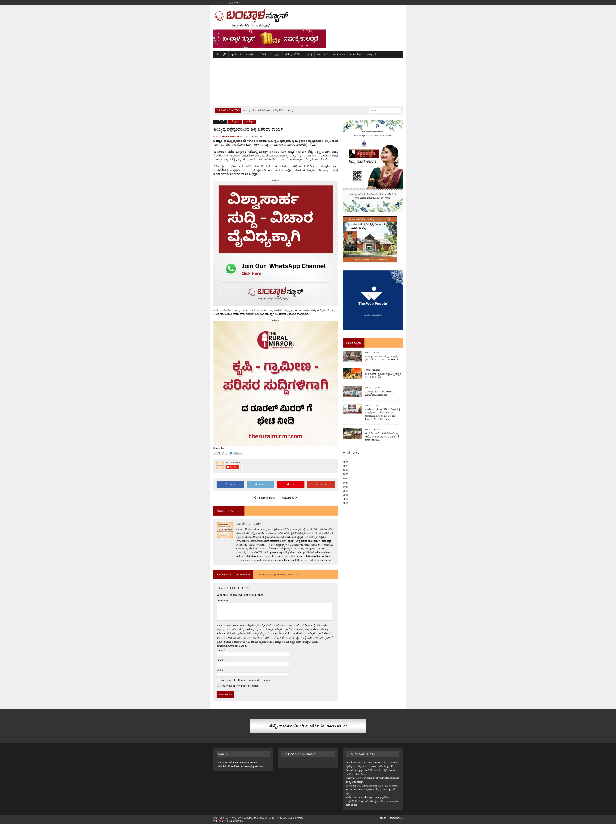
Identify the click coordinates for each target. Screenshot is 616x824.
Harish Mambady (234, 136)
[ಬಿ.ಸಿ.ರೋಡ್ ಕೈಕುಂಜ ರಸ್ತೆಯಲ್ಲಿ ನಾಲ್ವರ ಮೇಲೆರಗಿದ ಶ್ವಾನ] (352, 377)
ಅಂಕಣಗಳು (339, 54)
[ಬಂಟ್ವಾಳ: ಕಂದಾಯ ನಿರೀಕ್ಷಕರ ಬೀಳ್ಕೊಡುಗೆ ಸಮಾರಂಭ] (352, 394)
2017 (345, 499)
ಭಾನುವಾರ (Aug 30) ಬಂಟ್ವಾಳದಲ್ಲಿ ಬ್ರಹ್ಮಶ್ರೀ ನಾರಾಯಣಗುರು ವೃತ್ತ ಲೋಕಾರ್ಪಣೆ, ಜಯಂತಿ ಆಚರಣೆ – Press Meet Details (382, 414)
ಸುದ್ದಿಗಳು (250, 54)
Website (221, 670)
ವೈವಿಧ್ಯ (309, 54)
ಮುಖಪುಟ (221, 54)
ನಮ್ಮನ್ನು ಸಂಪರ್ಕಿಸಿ (233, 2)
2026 (345, 462)
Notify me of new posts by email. (239, 685)
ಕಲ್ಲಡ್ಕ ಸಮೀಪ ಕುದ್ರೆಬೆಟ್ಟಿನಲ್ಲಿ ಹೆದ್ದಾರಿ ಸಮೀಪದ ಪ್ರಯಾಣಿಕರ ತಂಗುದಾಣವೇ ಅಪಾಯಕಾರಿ (372, 800)
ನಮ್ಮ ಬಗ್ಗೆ (219, 2)
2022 (345, 478)
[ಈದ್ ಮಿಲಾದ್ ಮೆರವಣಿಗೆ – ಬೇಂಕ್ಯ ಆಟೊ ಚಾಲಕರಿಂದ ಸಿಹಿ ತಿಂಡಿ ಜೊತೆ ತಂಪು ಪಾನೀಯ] (352, 436)
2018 (345, 494)
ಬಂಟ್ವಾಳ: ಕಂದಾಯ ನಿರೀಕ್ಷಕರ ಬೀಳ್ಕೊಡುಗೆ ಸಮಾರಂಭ (379, 393)
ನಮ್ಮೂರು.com (293, 54)
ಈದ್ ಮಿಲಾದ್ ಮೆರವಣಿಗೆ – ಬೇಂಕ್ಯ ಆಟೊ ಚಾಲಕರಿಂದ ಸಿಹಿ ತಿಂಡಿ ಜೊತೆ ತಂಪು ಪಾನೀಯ (382, 436)
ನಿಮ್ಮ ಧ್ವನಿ (275, 54)
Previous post (266, 497)
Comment (222, 600)
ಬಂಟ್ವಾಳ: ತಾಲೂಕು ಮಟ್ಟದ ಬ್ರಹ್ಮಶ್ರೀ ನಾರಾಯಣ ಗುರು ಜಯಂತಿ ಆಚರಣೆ (381, 358)
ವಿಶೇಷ (262, 54)
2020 (345, 486)
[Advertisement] (308, 82)
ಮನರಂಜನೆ (322, 54)
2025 (345, 466)
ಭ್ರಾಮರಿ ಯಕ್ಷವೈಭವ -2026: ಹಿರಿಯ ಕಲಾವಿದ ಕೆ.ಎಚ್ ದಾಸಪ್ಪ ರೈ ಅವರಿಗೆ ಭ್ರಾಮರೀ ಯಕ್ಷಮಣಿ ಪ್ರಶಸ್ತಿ (372, 789)
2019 (345, 490)
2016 (345, 503)
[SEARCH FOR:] (385, 110)
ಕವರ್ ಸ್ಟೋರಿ (356, 54)
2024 (345, 470)
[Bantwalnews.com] (308, 18)
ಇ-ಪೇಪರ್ (236, 54)
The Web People (234, 821)
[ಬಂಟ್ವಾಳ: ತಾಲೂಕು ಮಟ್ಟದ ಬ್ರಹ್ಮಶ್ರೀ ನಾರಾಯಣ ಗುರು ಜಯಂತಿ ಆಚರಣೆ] (352, 359)
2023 (345, 474)
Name (220, 650)
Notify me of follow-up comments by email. (245, 680)
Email (220, 660)
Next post (288, 497)
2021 (345, 482)
